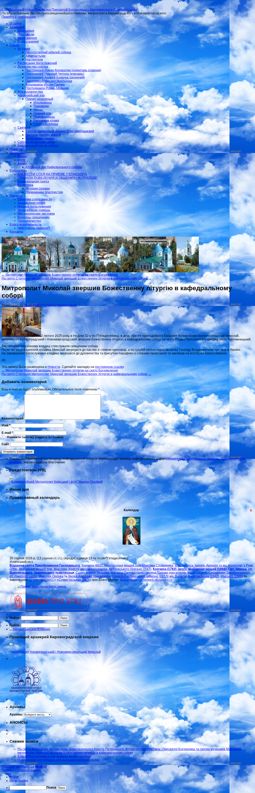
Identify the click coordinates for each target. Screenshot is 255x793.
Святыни (24, 127)
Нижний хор (42, 113)
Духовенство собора (33, 66)
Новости (16, 149)
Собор (14, 45)
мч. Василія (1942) (194, 576)
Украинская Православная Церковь (193, 458)
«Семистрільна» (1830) (74, 579)
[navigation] (127, 782)
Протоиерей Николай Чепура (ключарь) (55, 73)
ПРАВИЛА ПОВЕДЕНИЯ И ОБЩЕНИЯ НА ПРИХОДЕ (57, 177)
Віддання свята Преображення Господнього (45, 565)
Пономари (41, 106)
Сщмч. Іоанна (92, 572)
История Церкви (38, 188)
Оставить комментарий (59, 305)
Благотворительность (25, 224)
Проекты (16, 195)
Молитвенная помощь (34, 210)
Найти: (15, 618)
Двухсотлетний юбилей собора (48, 52)
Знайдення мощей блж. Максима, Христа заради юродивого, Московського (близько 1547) (85, 569)
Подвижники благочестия (44, 192)
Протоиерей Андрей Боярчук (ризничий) (55, 77)
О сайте (15, 23)
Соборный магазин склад (36, 142)
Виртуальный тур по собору (38, 145)
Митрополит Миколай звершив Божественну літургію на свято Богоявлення (60, 274)
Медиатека (18, 152)
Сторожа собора (45, 124)
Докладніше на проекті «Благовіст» (146, 579)
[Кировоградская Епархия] (30, 629)
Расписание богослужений (37, 63)
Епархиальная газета (33, 181)
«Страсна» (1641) (41, 579)
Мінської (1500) (232, 576)
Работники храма (46, 120)
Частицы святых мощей (43, 134)
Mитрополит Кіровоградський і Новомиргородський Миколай (56, 652)
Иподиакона (42, 102)
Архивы (16, 714)
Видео (22, 156)
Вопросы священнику (34, 217)
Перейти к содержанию (19, 17)
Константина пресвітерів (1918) (166, 572)
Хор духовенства (30, 91)
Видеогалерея (28, 41)
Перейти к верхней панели (21, 770)
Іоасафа (123, 572)
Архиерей (17, 27)
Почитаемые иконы (40, 138)
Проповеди (26, 34)
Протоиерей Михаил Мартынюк (49, 81)
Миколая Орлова (50, 576)
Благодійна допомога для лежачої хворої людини (54, 756)
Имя (6, 425)
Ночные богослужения (34, 206)
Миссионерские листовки (36, 213)
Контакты (16, 231)
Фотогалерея (27, 38)
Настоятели (34, 59)
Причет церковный (39, 99)
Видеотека (25, 185)
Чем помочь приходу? (34, 228)
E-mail (7, 432)
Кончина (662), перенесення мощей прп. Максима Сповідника (127, 565)
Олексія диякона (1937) (140, 576)
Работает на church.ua (18, 766)
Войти (41, 766)
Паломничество (29, 221)
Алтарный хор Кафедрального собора (54, 167)
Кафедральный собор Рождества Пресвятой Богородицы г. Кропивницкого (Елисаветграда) (69, 9)
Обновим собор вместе (35, 199)
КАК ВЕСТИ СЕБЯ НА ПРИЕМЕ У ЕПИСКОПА (52, 174)
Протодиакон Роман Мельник (47, 88)
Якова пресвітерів (89, 576)
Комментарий (13, 418)
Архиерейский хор (31, 95)
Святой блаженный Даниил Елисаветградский (60, 131)
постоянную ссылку (109, 367)
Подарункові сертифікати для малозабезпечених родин (59, 760)
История (24, 48)
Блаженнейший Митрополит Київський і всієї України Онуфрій (57, 481)
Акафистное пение (31, 203)
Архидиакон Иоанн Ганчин (45, 84)
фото (21, 160)
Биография (26, 30)
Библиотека (18, 170)
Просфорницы (44, 117)
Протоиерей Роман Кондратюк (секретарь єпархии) (63, 70)
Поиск (51, 787)
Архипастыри (35, 56)
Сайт (5, 444)
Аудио (22, 163)
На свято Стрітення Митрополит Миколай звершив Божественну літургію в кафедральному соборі (76, 278)
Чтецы (38, 109)
